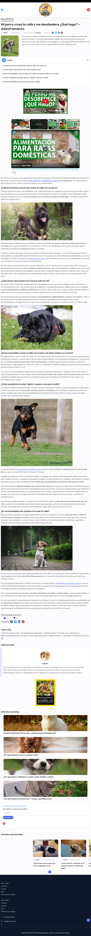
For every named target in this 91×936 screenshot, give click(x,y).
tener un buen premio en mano (30, 469)
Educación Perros (7, 19)
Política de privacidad (8, 894)
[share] (76, 131)
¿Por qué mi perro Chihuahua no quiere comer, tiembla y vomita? (29, 777)
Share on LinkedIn (59, 33)
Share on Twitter (56, 33)
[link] (14, 132)
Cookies (3, 889)
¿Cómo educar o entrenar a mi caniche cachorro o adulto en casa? (72, 865)
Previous (44, 871)
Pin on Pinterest (62, 33)
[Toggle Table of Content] (88, 60)
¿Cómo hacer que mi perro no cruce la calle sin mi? (22, 70)
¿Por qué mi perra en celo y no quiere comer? (21, 755)
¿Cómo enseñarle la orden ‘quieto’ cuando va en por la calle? (25, 78)
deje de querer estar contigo (70, 583)
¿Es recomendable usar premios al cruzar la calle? (21, 82)
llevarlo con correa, (37, 258)
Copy (2, 638)
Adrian (5, 33)
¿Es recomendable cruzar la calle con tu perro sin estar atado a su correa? (31, 74)
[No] (15, 618)
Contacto (4, 886)
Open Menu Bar (2, 10)
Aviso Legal (5, 883)
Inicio (2, 892)
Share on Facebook (53, 33)
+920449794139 (9, 917)
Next (49, 871)
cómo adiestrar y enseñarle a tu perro (43, 180)
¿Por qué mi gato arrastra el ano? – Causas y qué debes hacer (28, 799)
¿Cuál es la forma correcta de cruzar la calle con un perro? (24, 66)
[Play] (57, 124)
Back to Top (88, 920)
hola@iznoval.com (10, 921)
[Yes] (6, 618)
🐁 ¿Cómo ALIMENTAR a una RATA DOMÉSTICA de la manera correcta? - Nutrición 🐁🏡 (45, 133)
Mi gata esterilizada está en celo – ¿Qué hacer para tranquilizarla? (30, 733)
